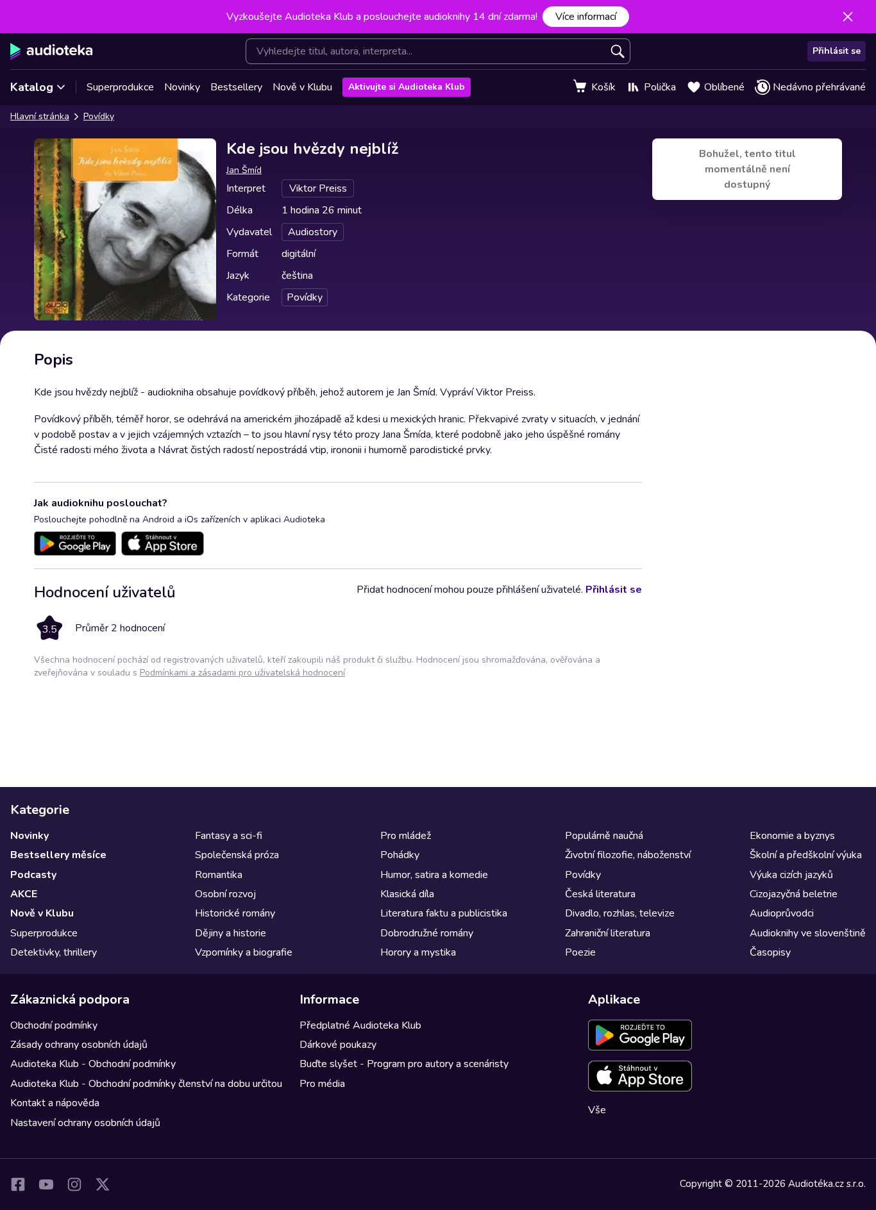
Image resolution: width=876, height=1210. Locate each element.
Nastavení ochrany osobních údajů (85, 1123)
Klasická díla (407, 894)
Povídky (98, 116)
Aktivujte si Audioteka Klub (406, 87)
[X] (102, 1184)
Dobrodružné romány (426, 933)
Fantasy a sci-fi (228, 836)
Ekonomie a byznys (792, 836)
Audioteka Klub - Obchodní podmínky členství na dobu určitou (146, 1084)
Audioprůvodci (782, 913)
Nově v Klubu (302, 87)
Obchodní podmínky (53, 1025)
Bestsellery (236, 87)
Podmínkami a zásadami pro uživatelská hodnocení (242, 673)
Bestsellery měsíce (58, 855)
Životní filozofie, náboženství (628, 855)
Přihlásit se (837, 51)
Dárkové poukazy (337, 1045)
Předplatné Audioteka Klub (360, 1025)
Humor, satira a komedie (434, 875)
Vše (597, 1110)
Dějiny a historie (230, 933)
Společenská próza (237, 855)
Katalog (31, 87)
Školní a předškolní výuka (806, 855)
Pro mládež (405, 836)
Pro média (322, 1084)
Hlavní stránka (39, 116)
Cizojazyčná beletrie (794, 894)
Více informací (585, 17)
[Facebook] (18, 1184)
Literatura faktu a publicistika (443, 913)
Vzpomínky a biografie (243, 952)
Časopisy (770, 952)
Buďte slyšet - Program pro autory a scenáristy (404, 1064)
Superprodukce (120, 87)
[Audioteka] (51, 51)
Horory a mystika (418, 952)
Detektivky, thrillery (53, 952)
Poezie (580, 952)
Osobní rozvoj (225, 894)
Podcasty (33, 875)
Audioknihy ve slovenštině (808, 933)
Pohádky (399, 855)
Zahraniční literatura (607, 933)
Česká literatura (600, 894)
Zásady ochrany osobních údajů (78, 1045)
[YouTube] (46, 1184)
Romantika (218, 875)
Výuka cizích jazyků (791, 875)
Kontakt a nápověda (54, 1103)
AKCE (23, 894)
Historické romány (235, 913)
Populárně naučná (604, 836)
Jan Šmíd (244, 170)
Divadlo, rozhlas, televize (620, 913)
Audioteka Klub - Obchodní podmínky (93, 1064)
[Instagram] (74, 1184)
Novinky (182, 87)
